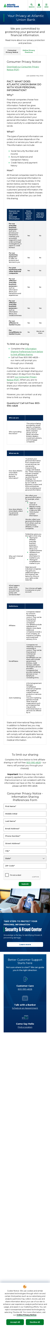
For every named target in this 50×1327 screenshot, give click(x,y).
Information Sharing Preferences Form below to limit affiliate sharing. (27, 352)
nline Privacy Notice (27, 1315)
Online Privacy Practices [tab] (29, 51)
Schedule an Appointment (25, 1008)
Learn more (25, 944)
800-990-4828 (33, 762)
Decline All (35, 1322)
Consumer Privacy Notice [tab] (12, 51)
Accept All (15, 1322)
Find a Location (25, 1027)
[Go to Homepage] (9, 5)
